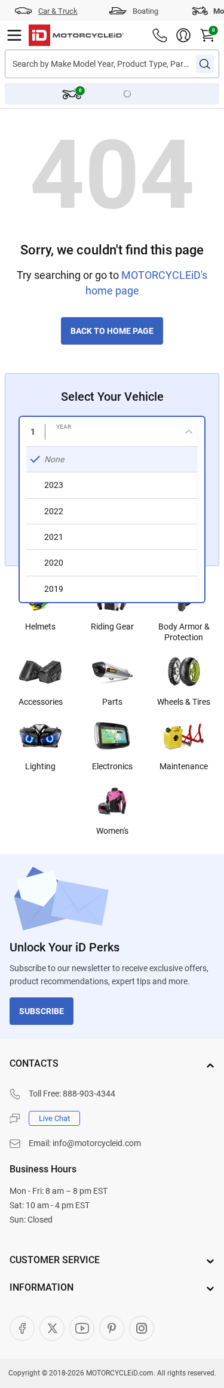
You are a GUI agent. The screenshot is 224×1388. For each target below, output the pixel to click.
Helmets (40, 626)
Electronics (112, 766)
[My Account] (183, 35)
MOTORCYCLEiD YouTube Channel (81, 1328)
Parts (112, 702)
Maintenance (183, 766)
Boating (145, 11)
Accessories (41, 702)
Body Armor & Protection (184, 632)
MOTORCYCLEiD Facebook (22, 1328)
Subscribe (41, 1011)
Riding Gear (112, 626)
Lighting (40, 766)
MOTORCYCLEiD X (52, 1328)
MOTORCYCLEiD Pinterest (111, 1328)
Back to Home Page (112, 331)
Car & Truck (58, 11)
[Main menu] (14, 35)
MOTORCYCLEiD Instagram (141, 1328)
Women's (112, 831)
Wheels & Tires (183, 702)
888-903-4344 (89, 1093)
